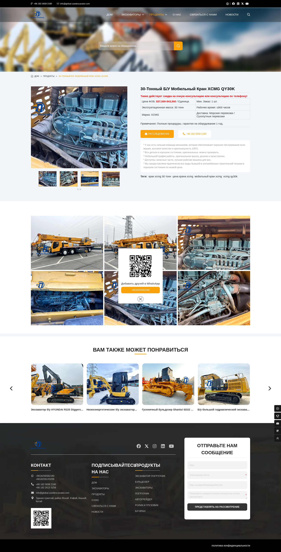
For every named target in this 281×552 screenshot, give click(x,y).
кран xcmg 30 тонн (160, 176)
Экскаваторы (131, 14)
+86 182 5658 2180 (43, 3)
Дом (110, 14)
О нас (177, 14)
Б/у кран (140, 511)
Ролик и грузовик (146, 505)
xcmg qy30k (230, 176)
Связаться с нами (203, 14)
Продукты (156, 14)
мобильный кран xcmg (208, 176)
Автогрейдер (143, 499)
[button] (33, 178)
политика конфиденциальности (231, 545)
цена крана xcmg (183, 176)
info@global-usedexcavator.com (75, 3)
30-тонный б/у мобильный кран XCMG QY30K (83, 76)
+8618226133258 (45, 479)
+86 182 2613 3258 (46, 487)
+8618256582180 (140, 290)
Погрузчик (142, 493)
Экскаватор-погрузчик (150, 476)
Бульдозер (142, 482)
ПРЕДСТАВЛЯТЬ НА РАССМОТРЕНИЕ (217, 507)
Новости (232, 14)
